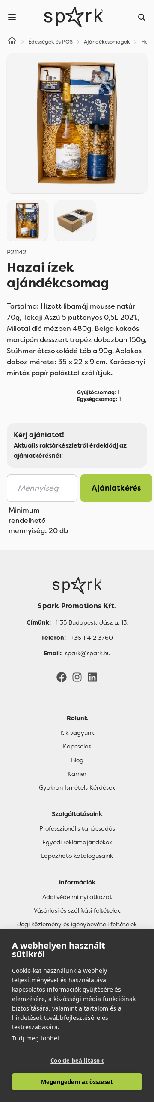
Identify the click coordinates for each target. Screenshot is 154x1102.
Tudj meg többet (35, 1038)
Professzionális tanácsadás (77, 828)
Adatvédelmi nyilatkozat (77, 897)
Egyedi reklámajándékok (77, 842)
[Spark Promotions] (73, 17)
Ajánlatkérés (116, 488)
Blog (77, 760)
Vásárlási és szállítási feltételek (77, 910)
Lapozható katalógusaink (77, 856)
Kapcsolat (77, 746)
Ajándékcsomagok (107, 41)
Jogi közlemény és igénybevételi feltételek (77, 924)
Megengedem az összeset (77, 1082)
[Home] (12, 42)
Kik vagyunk (77, 733)
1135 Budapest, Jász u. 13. (92, 622)
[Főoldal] (77, 585)
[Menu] (12, 17)
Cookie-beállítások (77, 1060)
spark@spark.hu (87, 653)
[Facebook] (62, 677)
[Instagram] (77, 677)
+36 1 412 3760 (92, 638)
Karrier (77, 774)
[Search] (142, 17)
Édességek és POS (50, 41)
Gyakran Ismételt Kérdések (77, 787)
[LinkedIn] (92, 677)
